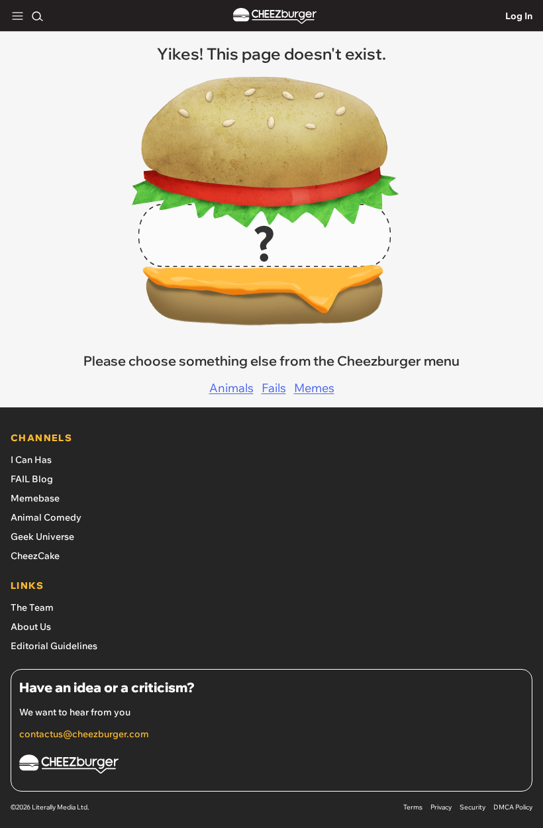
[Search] (37, 16)
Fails (274, 387)
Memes (314, 387)
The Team (32, 607)
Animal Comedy (46, 517)
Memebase (35, 498)
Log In (518, 16)
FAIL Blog (32, 479)
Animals (231, 387)
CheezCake (35, 556)
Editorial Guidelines (54, 646)
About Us (31, 627)
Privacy (441, 807)
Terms (412, 807)
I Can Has (31, 460)
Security (472, 807)
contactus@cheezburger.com (84, 734)
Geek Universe (42, 537)
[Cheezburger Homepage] (275, 16)
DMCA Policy (512, 807)
